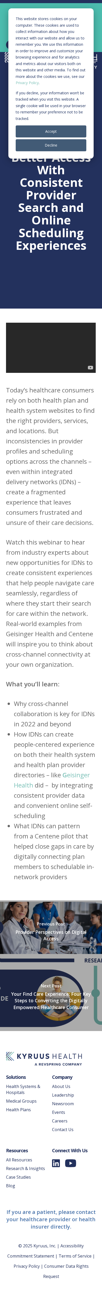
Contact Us (62, 1129)
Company (62, 1077)
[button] (94, 61)
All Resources (19, 1160)
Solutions (16, 1077)
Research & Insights (25, 1168)
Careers (59, 1121)
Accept (51, 131)
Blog (10, 1186)
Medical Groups (21, 1101)
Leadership (63, 1095)
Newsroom (63, 1104)
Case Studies (18, 1177)
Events (58, 1112)
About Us (61, 1086)
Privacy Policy (27, 82)
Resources (17, 1150)
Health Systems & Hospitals (23, 1089)
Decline (51, 145)
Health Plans (18, 1110)
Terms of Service (75, 1256)
